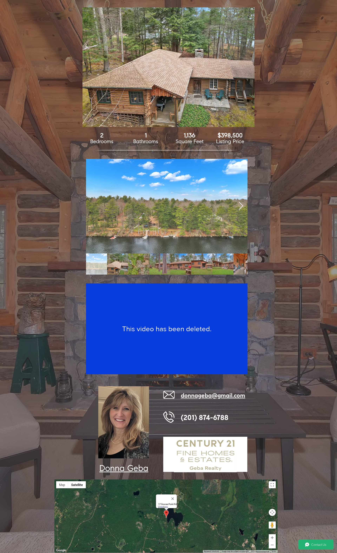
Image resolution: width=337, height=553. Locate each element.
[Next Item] (240, 206)
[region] (168, 67)
